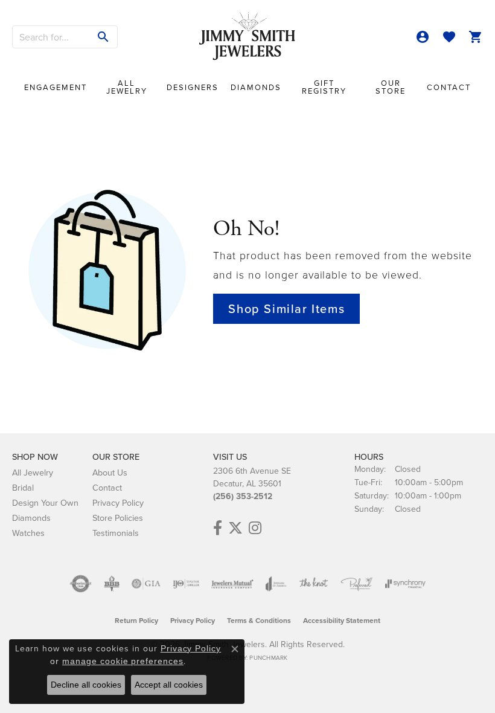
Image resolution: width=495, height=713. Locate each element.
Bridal (23, 487)
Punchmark (268, 657)
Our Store (390, 86)
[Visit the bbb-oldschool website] (111, 584)
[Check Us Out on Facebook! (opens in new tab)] (217, 528)
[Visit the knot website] (313, 584)
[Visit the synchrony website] (405, 584)
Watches (28, 532)
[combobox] (51, 37)
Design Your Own (45, 502)
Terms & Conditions (259, 620)
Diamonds (256, 87)
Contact (449, 87)
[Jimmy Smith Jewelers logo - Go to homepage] (247, 36)
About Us (109, 472)
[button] (422, 37)
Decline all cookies (86, 684)
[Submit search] (103, 37)
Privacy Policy (118, 502)
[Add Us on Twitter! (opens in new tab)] (235, 528)
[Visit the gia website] (146, 584)
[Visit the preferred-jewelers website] (356, 584)
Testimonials (115, 532)
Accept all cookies (169, 684)
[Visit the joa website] (276, 584)
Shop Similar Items (286, 308)
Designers (193, 87)
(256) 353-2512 (242, 496)
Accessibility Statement (341, 620)
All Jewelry (126, 86)
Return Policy (136, 620)
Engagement (55, 87)
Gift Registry (324, 86)
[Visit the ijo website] (186, 584)
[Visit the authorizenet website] (80, 584)
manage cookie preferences (123, 661)
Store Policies (117, 517)
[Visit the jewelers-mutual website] (232, 584)
